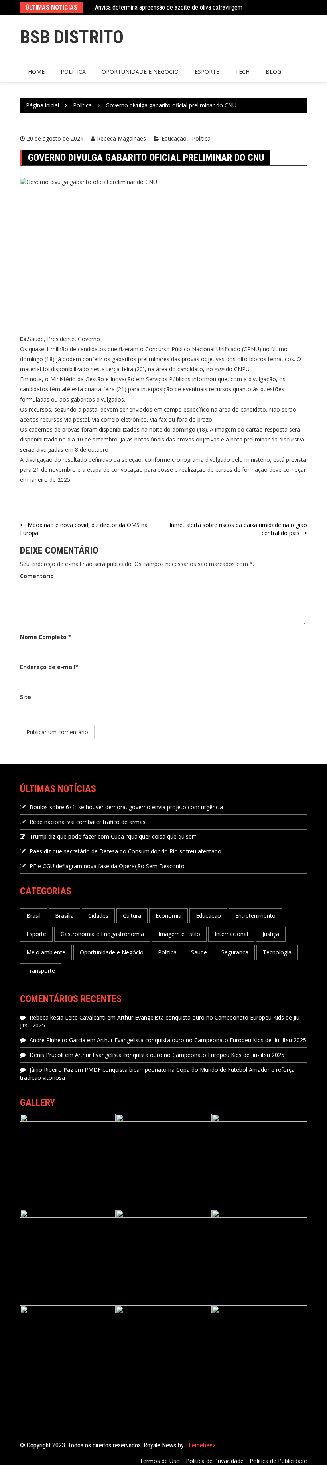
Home (36, 71)
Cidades (98, 915)
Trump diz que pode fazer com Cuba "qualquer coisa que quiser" (113, 836)
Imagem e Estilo (179, 934)
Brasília (64, 915)
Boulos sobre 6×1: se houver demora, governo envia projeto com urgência (126, 807)
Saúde (199, 952)
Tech (242, 71)
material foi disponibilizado (54, 369)
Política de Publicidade (278, 1461)
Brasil (33, 915)
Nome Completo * (45, 637)
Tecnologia (277, 952)
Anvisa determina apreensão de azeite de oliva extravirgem (168, 7)
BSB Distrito (72, 37)
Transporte (40, 970)
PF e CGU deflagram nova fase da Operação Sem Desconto (107, 866)
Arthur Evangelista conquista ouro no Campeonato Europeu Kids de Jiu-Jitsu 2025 (201, 1040)
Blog (273, 71)
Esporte (207, 71)
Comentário (37, 576)
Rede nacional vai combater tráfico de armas (88, 822)
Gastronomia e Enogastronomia (102, 934)
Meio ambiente (45, 952)
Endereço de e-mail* (49, 667)
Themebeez (200, 1445)
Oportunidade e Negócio (140, 71)
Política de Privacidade (215, 1461)
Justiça (270, 934)
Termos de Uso (160, 1461)
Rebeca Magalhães (121, 138)
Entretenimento (255, 915)
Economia (168, 915)
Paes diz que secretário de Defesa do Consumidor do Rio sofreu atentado (125, 851)
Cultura (132, 915)
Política (73, 71)
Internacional (231, 934)
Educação (174, 138)
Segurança (234, 952)
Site (25, 697)
